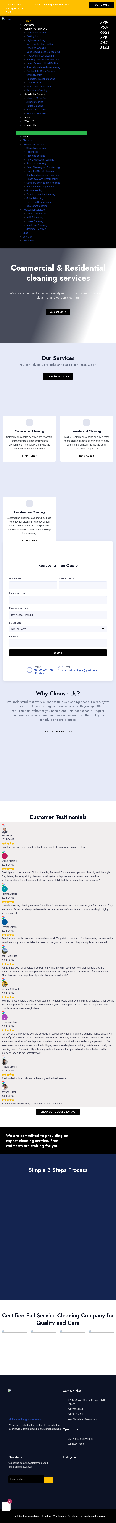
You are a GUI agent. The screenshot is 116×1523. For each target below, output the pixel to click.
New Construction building (40, 44)
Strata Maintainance (36, 32)
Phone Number (17, 593)
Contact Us (30, 125)
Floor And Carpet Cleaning (40, 55)
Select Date (15, 623)
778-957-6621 (41, 670)
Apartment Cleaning (36, 109)
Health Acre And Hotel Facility (42, 63)
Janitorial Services (36, 113)
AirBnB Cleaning (34, 102)
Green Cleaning (34, 75)
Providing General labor (38, 86)
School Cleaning (34, 82)
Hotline (37, 667)
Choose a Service (18, 608)
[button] (51, 133)
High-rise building (35, 40)
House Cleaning (34, 105)
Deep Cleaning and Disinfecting (43, 51)
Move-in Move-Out (36, 98)
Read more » (29, 540)
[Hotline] (29, 670)
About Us (29, 24)
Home (27, 21)
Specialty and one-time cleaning (43, 67)
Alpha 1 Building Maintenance (25, 1419)
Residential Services (35, 94)
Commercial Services (35, 28)
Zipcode (13, 636)
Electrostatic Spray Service (40, 71)
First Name (15, 578)
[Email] (60, 668)
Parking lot (32, 36)
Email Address (66, 578)
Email (67, 667)
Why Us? (29, 121)
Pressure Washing (36, 48)
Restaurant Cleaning (36, 90)
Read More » (29, 455)
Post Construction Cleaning (40, 78)
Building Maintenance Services (42, 59)
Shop (27, 117)
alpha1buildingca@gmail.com (81, 670)
